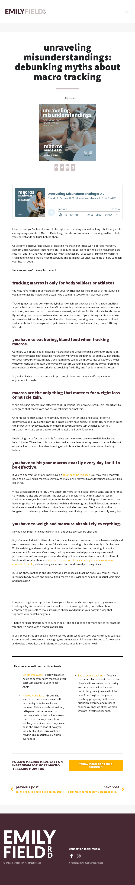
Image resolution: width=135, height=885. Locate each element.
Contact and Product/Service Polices (86, 862)
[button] (56, 167)
